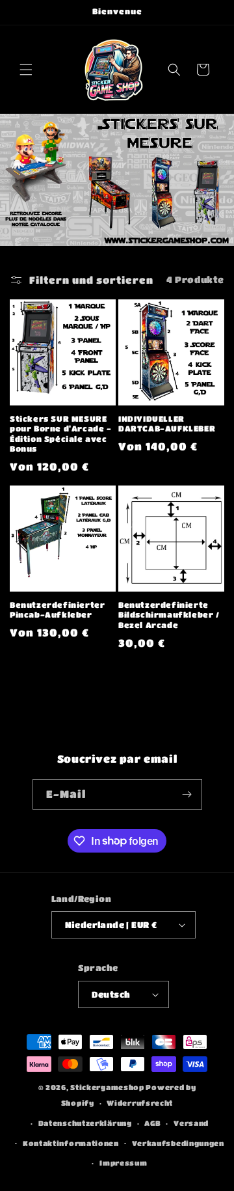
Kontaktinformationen (71, 1143)
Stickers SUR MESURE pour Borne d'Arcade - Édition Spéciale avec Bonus (61, 434)
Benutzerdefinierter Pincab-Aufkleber (57, 610)
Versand (191, 1123)
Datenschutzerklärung (85, 1123)
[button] (26, 69)
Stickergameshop (107, 1087)
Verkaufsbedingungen (178, 1143)
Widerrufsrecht (140, 1103)
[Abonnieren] (187, 794)
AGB (152, 1123)
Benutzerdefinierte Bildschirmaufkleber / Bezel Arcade (169, 614)
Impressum (123, 1162)
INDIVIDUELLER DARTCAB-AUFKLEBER (166, 423)
